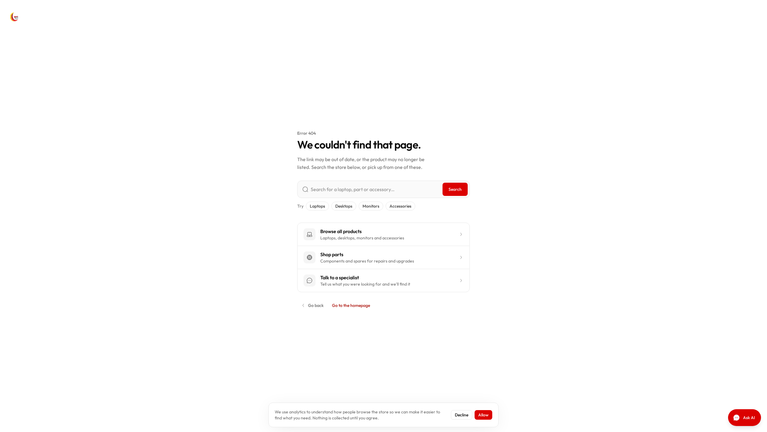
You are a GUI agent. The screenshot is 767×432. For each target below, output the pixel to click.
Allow (483, 415)
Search (455, 189)
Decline (461, 415)
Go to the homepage (351, 305)
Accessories (400, 206)
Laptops (317, 206)
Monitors (371, 206)
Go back (316, 305)
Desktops (343, 206)
